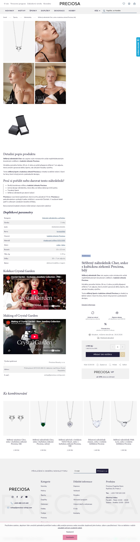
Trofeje (43, 513)
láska (63, 245)
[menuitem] (9, 10)
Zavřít (96, 367)
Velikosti (76, 491)
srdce (58, 245)
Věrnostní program (18, 4)
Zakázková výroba (34, 4)
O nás (6, 4)
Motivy (43, 491)
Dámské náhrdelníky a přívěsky (53, 218)
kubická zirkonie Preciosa (56, 236)
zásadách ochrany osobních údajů (70, 528)
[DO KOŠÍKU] (16, 418)
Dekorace (44, 504)
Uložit (92, 367)
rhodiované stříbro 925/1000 (54, 240)
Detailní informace (88, 305)
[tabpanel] (16, 427)
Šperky (43, 495)
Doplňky (44, 500)
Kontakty (47, 4)
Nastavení (70, 532)
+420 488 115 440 (21, 503)
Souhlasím (70, 537)
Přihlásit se (102, 471)
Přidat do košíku (103, 354)
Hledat (104, 10)
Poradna (76, 495)
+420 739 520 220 (118, 493)
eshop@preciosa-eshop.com (21, 508)
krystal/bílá (61, 231)
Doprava (76, 486)
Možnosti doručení (107, 338)
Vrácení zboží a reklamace (82, 504)
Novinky (44, 486)
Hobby (43, 509)
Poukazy (44, 518)
